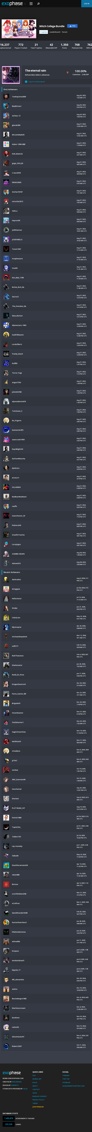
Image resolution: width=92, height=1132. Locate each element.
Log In (86, 4)
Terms (35, 1103)
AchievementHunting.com (73, 1086)
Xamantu (15, 1085)
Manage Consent (39, 1096)
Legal (34, 1093)
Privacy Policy (38, 1100)
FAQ (33, 1075)
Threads (65, 1075)
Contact (36, 1089)
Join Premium (38, 1107)
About (35, 1086)
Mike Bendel (17, 1082)
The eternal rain (35, 70)
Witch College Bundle (51, 26)
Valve (25, 1089)
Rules (34, 1082)
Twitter (65, 1079)
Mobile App (36, 1079)
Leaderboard (55, 32)
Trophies (43, 32)
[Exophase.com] (14, 3)
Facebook (66, 1082)
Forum (64, 32)
